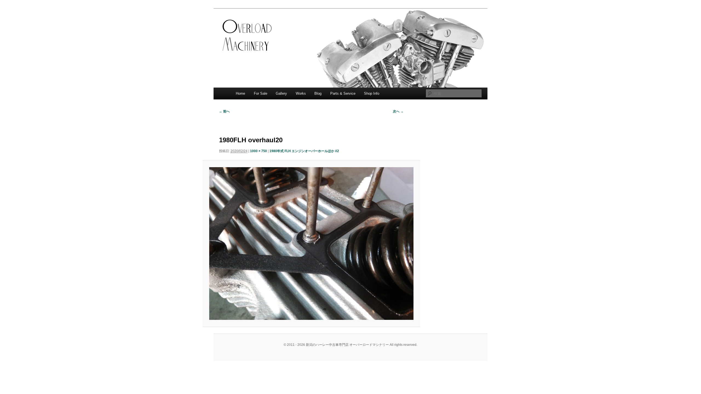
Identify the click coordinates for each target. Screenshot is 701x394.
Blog (317, 93)
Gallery (281, 93)
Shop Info (371, 93)
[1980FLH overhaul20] (311, 243)
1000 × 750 (258, 151)
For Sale (260, 93)
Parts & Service (342, 93)
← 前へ (224, 111)
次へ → (398, 111)
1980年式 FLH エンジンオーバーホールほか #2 (304, 151)
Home (240, 93)
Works (301, 93)
